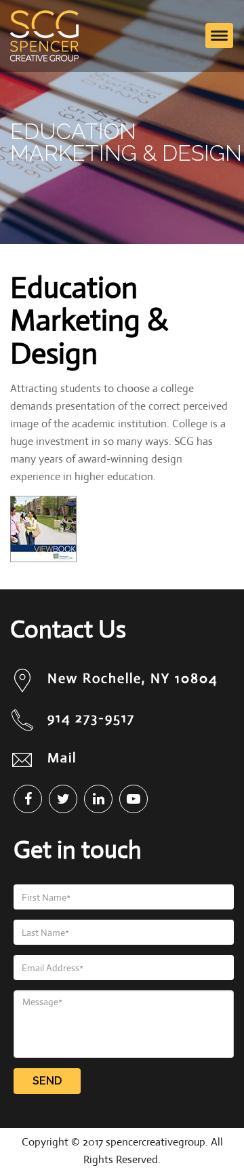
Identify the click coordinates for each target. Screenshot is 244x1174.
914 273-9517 (91, 717)
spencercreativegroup (155, 1142)
